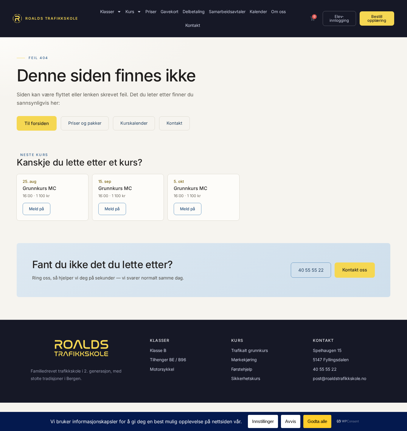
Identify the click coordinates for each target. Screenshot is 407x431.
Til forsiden (36, 123)
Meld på (36, 208)
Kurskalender (133, 123)
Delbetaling (194, 11)
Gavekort (169, 11)
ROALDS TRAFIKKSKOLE (51, 18)
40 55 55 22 (311, 270)
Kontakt (192, 25)
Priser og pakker (84, 123)
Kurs (129, 11)
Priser (150, 11)
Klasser (107, 11)
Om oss (278, 11)
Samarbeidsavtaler (227, 11)
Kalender (258, 11)
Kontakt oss (354, 270)
